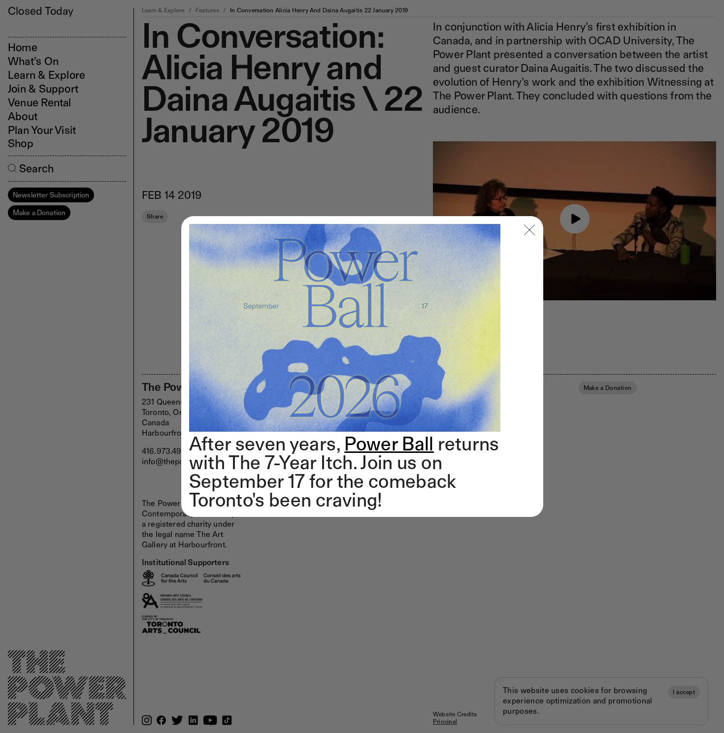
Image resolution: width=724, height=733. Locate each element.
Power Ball (389, 443)
